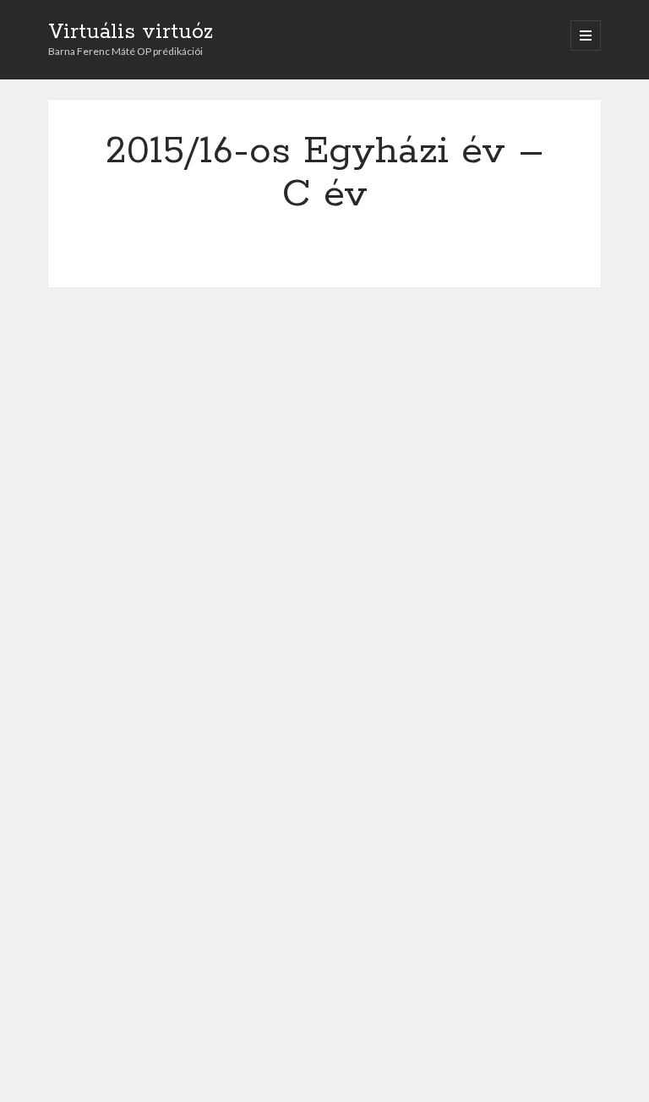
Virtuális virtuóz (130, 32)
